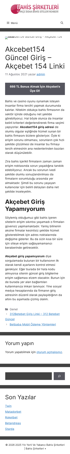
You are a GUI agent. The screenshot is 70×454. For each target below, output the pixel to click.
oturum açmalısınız (49, 352)
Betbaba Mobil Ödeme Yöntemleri (33, 324)
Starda (9, 429)
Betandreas (13, 423)
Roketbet (11, 417)
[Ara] (59, 376)
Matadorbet (13, 411)
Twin (8, 406)
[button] (62, 23)
